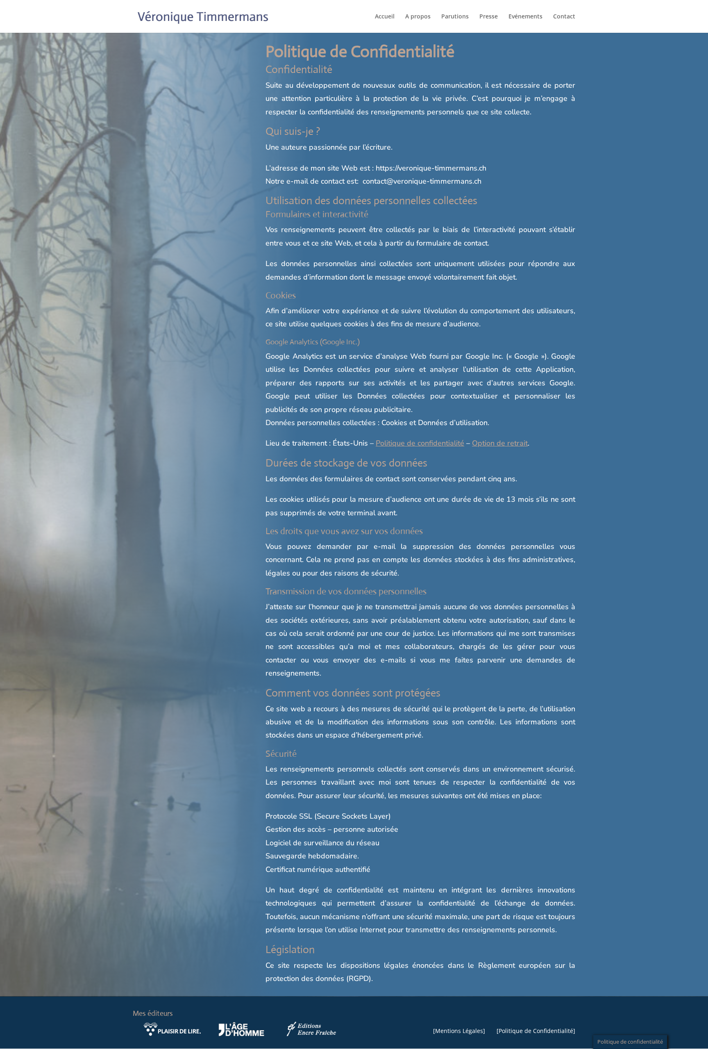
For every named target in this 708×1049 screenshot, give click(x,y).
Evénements (525, 17)
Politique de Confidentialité (536, 1031)
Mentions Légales (459, 1031)
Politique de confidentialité (420, 443)
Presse (488, 17)
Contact (564, 17)
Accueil (385, 17)
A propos (418, 17)
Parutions (455, 17)
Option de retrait (500, 443)
